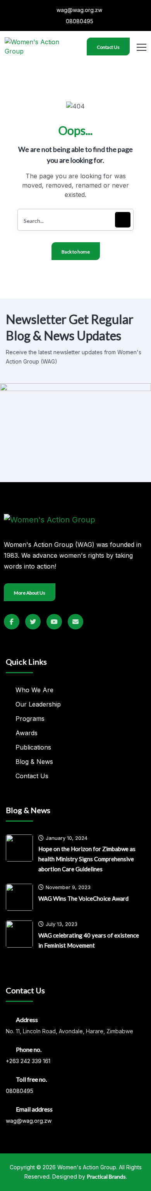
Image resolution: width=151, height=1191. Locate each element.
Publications (33, 747)
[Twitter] (33, 621)
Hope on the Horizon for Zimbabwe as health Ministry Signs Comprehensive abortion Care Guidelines (87, 858)
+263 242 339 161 (28, 1061)
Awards (26, 733)
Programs (30, 718)
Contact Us (108, 47)
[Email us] (75, 621)
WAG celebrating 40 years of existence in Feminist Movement (88, 940)
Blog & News (34, 761)
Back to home (76, 252)
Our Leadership (38, 704)
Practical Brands (106, 1176)
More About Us (29, 593)
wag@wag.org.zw (78, 10)
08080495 (78, 21)
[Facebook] (11, 621)
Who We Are (34, 690)
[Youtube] (54, 621)
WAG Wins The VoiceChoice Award (83, 898)
